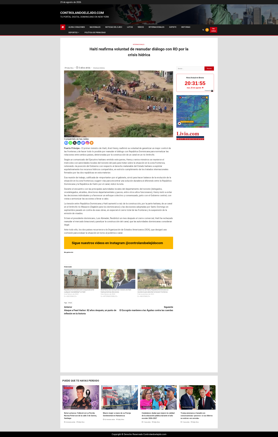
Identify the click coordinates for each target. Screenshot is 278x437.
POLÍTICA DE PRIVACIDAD (95, 32)
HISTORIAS (185, 27)
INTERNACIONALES (156, 27)
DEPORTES (73, 32)
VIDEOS (141, 27)
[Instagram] (87, 143)
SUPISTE (172, 27)
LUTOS (130, 27)
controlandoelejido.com (82, 13)
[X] (75, 143)
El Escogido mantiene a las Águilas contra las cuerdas (146, 309)
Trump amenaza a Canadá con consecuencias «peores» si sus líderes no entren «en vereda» (197, 415)
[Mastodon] (83, 143)
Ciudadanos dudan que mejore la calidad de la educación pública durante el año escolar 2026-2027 (158, 415)
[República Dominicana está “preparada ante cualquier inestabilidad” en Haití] (81, 279)
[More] (91, 143)
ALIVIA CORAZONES (77, 27)
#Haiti (70, 303)
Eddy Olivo (70, 68)
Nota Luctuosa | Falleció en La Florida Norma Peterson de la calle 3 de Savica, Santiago (80, 415)
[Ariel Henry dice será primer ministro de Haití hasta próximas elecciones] (118, 279)
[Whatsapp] (70, 143)
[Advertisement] (195, 159)
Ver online (213, 30)
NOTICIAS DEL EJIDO (113, 27)
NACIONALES (95, 27)
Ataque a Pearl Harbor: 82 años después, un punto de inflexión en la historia (90, 310)
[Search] (203, 30)
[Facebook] (66, 143)
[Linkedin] (79, 143)
